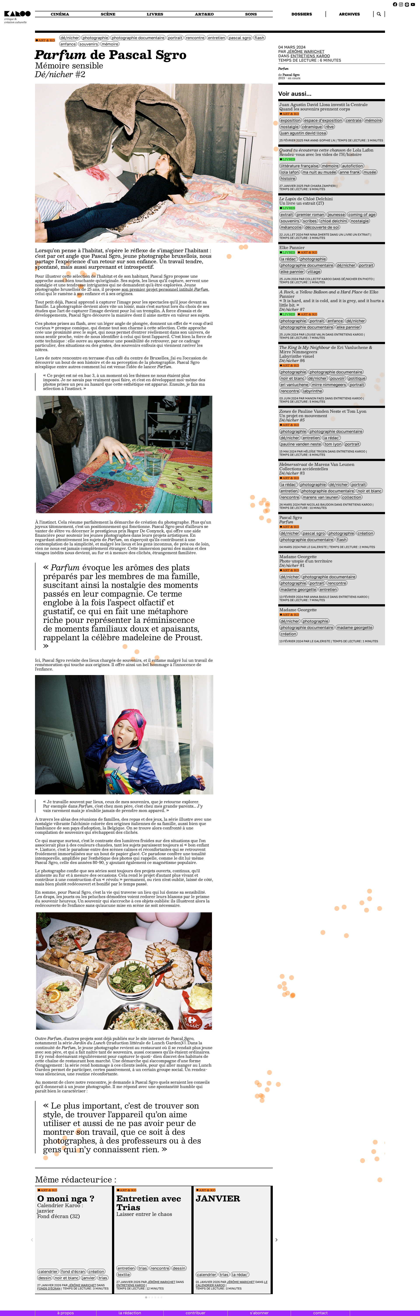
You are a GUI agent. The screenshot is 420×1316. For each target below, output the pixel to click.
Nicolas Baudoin (320, 504)
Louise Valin (315, 334)
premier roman (310, 214)
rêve (330, 126)
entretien (216, 37)
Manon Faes (314, 398)
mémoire (110, 44)
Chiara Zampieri (323, 186)
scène (108, 14)
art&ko (204, 14)
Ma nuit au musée (319, 172)
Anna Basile (319, 597)
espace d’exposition (323, 120)
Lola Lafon (290, 172)
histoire (288, 178)
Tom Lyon (333, 444)
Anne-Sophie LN (322, 140)
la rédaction (130, 1312)
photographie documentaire (138, 37)
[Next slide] (276, 1240)
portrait (175, 37)
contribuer (195, 1312)
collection (351, 497)
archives (349, 14)
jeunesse (336, 214)
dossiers (302, 14)
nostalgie (289, 126)
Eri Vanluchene (294, 384)
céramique (312, 126)
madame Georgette (298, 589)
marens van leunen (320, 497)
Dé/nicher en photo (357, 279)
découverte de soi (322, 227)
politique (356, 378)
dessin (44, 1277)
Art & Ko (46, 40)
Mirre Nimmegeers (329, 384)
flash (259, 37)
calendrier (48, 1271)
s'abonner (259, 1312)
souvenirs (88, 44)
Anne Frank (350, 172)
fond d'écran (73, 1271)
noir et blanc (67, 1277)
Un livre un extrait (354, 234)
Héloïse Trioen (315, 451)
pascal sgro (240, 37)
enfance (68, 44)
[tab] (146, 1297)
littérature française (299, 165)
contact (320, 1312)
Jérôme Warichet (82, 1285)
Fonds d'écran (48, 1288)
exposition (291, 120)
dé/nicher (70, 37)
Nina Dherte (319, 234)
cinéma (60, 14)
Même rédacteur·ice (73, 1179)
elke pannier (292, 271)
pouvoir (337, 378)
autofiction (352, 165)
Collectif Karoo (318, 279)
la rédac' (240, 1274)
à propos (65, 1312)
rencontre (195, 37)
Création (96, 1271)
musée (370, 172)
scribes (310, 220)
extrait (287, 214)
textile (124, 1274)
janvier (88, 1277)
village (314, 271)
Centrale (353, 120)
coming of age (361, 214)
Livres (289, 159)
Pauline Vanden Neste (301, 444)
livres (155, 14)
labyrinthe (312, 390)
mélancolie (291, 227)
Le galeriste (317, 547)
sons (251, 14)
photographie (95, 37)
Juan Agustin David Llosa (303, 133)
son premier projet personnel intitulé (165, 289)
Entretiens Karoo (130, 1285)
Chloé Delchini (333, 220)
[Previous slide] (32, 1240)
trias (103, 1277)
